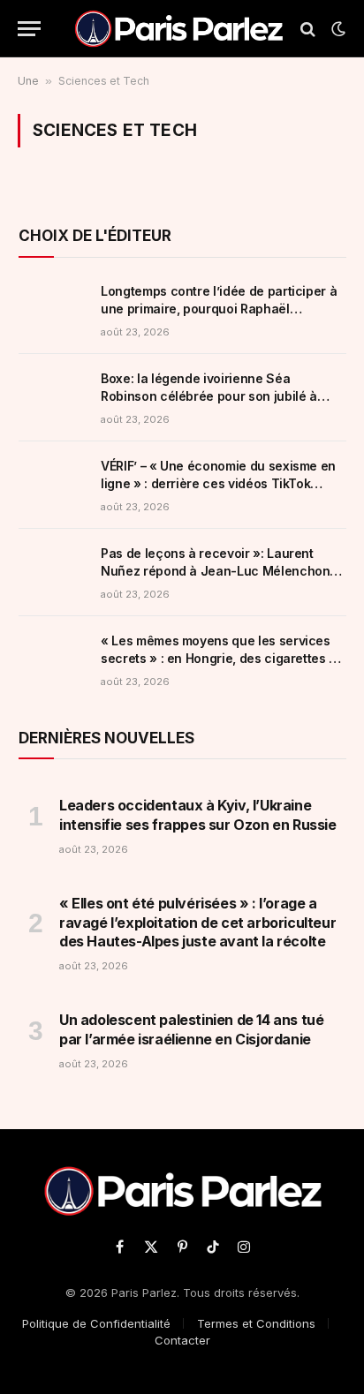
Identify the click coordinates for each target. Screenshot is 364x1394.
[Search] (308, 29)
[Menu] (29, 29)
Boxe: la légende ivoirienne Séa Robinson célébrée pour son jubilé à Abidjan (209, 396)
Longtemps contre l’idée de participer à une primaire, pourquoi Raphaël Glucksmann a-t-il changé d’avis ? (219, 308)
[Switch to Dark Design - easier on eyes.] (336, 29)
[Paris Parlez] (178, 28)
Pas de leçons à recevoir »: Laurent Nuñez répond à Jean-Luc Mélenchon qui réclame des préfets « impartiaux (215, 571)
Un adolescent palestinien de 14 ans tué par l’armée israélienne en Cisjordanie (191, 1029)
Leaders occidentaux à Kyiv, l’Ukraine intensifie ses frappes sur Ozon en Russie (198, 814)
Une (28, 80)
